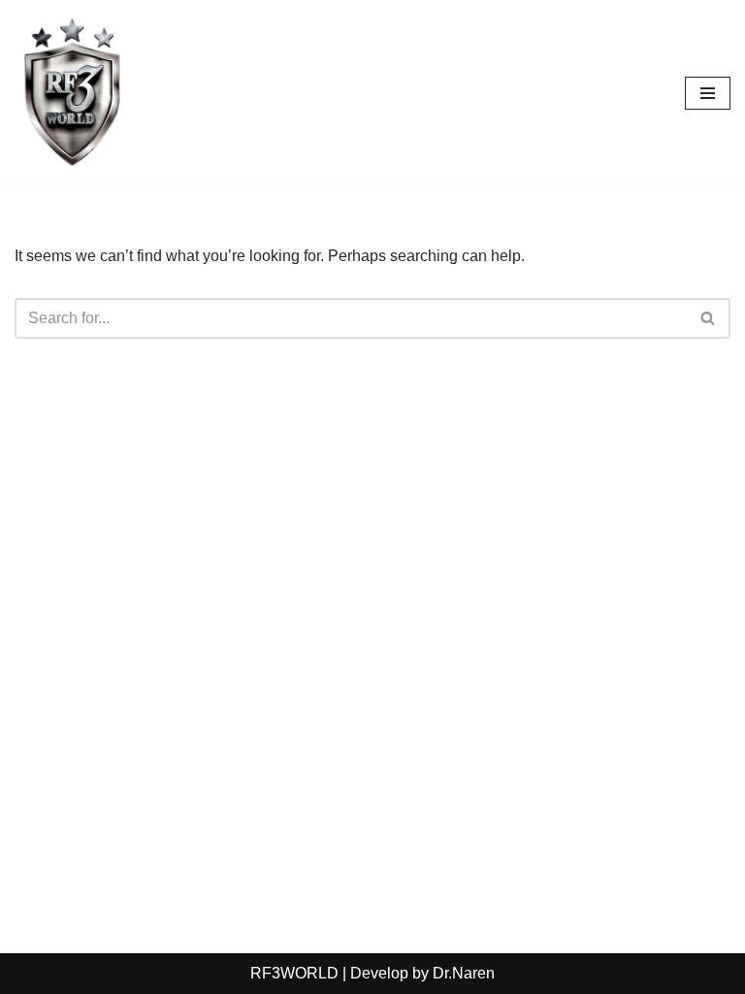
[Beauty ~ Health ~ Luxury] (73, 93)
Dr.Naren (464, 973)
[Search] (708, 318)
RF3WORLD (296, 973)
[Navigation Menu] (707, 93)
